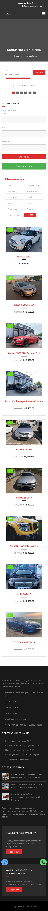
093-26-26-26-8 (11, 707)
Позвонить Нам (24, 166)
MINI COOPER (24, 256)
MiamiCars (32, 906)
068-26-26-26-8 (11, 701)
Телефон (6, 141)
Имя (4, 113)
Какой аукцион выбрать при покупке (22, 754)
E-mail (5, 127)
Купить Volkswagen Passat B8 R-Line (24, 401)
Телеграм (10, 814)
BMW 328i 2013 (24, 497)
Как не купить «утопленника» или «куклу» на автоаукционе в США (26, 776)
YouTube (24, 670)
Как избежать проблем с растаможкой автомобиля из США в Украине (27, 797)
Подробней (14, 852)
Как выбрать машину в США (18, 741)
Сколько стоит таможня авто (18, 759)
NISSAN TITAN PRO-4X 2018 (24, 545)
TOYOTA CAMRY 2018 (24, 642)
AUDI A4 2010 (24, 594)
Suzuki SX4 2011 (24, 449)
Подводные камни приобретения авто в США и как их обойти (26, 785)
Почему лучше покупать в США (19, 750)
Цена (7, 70)
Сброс (30, 214)
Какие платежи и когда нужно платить (23, 745)
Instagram (9, 670)
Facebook (38, 670)
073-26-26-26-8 (11, 713)
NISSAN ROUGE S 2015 (24, 304)
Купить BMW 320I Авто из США (24, 353)
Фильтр (39, 72)
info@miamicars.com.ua (31, 6)
